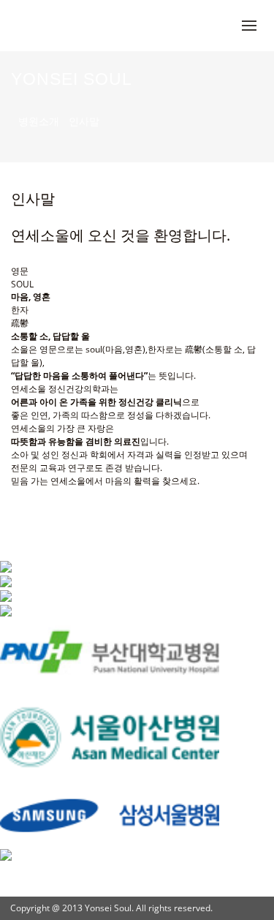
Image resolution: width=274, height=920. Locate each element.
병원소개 (38, 121)
